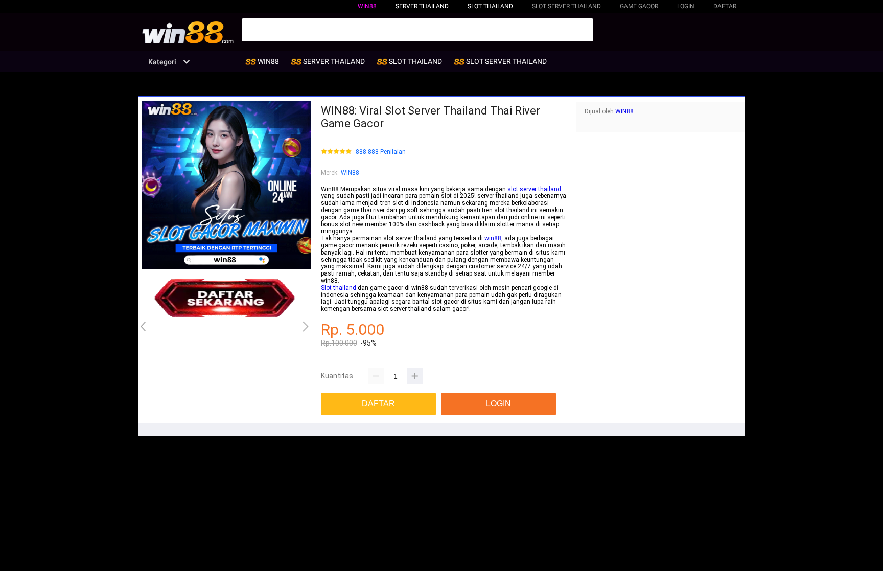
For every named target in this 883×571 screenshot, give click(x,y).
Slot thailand (338, 287)
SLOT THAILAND (490, 6)
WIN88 (367, 6)
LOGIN (685, 6)
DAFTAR (724, 6)
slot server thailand (534, 189)
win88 (492, 238)
